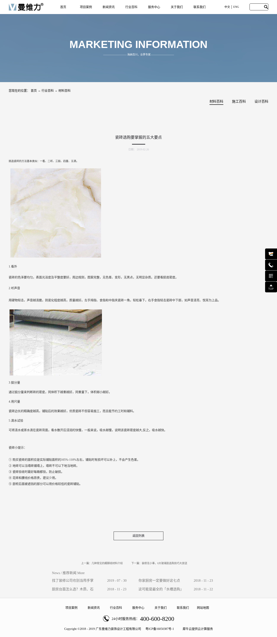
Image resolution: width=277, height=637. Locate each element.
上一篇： (102, 563)
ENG (236, 6)
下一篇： (159, 563)
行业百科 (48, 90)
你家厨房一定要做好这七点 (159, 580)
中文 (227, 6)
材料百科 (64, 90)
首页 (63, 7)
